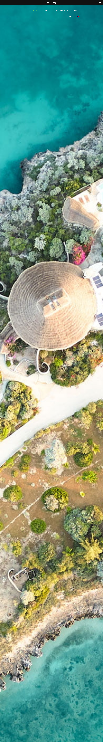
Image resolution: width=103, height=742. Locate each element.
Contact (68, 16)
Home (35, 10)
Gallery (76, 10)
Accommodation (62, 10)
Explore (46, 10)
